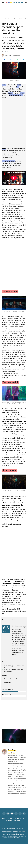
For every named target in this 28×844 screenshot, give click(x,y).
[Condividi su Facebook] (4, 59)
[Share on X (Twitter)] (11, 59)
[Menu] (3, 2)
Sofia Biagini (9, 55)
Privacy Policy (19, 823)
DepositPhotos (22, 831)
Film (6, 19)
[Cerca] (26, 2)
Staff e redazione (19, 818)
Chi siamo (10, 818)
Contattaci (9, 820)
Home (3, 19)
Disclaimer (17, 820)
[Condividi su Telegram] (23, 59)
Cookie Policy (9, 823)
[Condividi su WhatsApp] (17, 59)
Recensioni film (12, 19)
